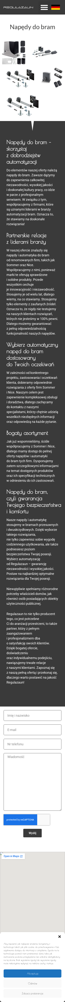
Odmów (32, 983)
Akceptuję (32, 973)
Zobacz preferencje (32, 993)
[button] (59, 936)
